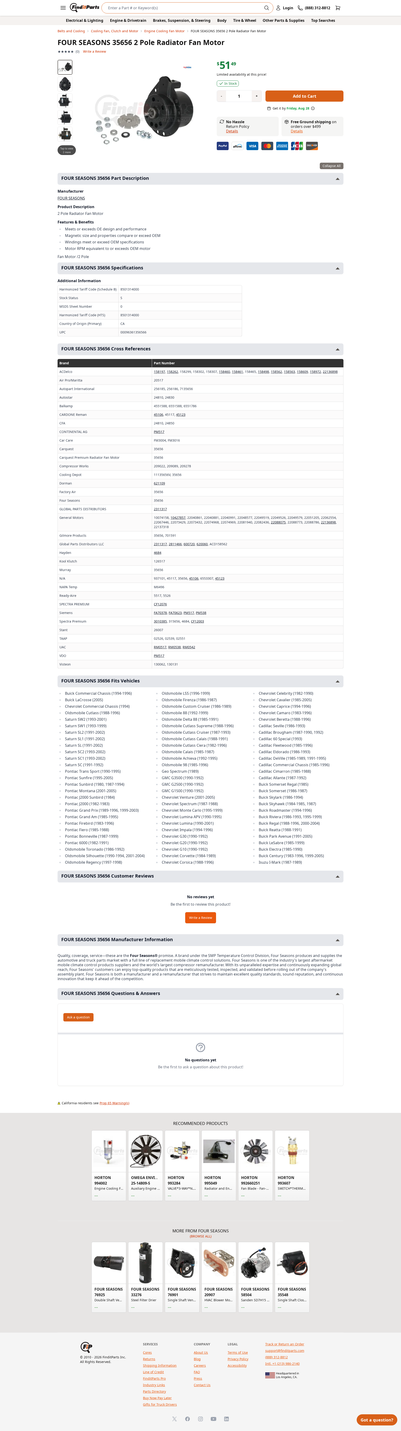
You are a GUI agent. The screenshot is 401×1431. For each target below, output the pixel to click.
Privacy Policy (238, 1359)
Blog (197, 1359)
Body (221, 20)
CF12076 (160, 604)
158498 (263, 371)
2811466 (175, 544)
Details (232, 131)
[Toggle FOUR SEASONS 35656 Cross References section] (338, 349)
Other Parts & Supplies (283, 20)
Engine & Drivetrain (128, 20)
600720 (189, 544)
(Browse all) (200, 1236)
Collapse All (332, 166)
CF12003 (197, 621)
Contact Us (202, 1385)
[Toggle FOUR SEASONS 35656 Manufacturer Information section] (338, 940)
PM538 (201, 613)
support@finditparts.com (284, 1350)
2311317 (160, 509)
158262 (172, 371)
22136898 (330, 371)
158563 (289, 371)
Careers (200, 1365)
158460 (224, 371)
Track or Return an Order (284, 1344)
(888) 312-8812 (276, 1357)
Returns (149, 1359)
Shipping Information (160, 1365)
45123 (180, 414)
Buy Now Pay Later (157, 1398)
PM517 (159, 432)
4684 (157, 552)
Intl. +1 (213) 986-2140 (282, 1363)
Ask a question (78, 1017)
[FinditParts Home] (85, 8)
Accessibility (237, 1365)
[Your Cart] (337, 7)
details (297, 131)
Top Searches (323, 20)
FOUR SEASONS (71, 198)
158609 (302, 371)
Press (198, 1378)
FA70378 (160, 613)
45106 (158, 414)
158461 (237, 371)
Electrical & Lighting (84, 20)
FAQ (197, 1372)
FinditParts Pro (154, 1378)
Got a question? (377, 1420)
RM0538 (174, 647)
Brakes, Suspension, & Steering (181, 20)
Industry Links (154, 1385)
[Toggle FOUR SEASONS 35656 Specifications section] (338, 268)
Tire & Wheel (244, 20)
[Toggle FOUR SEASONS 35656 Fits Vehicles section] (338, 681)
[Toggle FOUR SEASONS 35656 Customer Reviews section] (338, 876)
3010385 (160, 621)
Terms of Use (238, 1352)
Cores (147, 1352)
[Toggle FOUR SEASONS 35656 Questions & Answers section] (338, 994)
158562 (276, 371)
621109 (159, 483)
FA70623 (175, 613)
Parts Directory (154, 1391)
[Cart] (337, 7)
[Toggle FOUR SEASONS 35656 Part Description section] (338, 179)
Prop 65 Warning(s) (114, 1103)
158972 (315, 371)
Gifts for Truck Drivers (160, 1404)
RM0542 (189, 647)
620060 (202, 544)
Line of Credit (153, 1372)
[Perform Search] (266, 8)
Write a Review (94, 51)
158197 (159, 371)
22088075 (278, 522)
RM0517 (160, 647)
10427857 (178, 517)
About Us (201, 1352)
